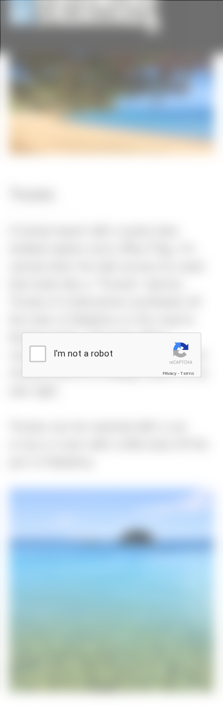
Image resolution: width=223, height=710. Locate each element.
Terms (187, 373)
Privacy (169, 373)
